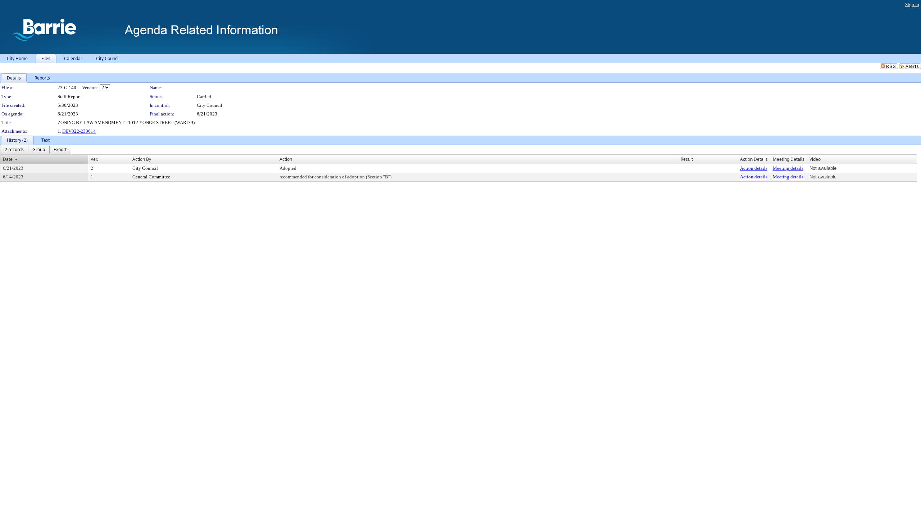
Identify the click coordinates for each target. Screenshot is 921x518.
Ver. (94, 159)
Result (687, 159)
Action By (141, 159)
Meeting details (788, 168)
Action (286, 159)
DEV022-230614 (79, 131)
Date (8, 159)
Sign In (912, 4)
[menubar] (35, 149)
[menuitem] (14, 149)
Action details (753, 168)
